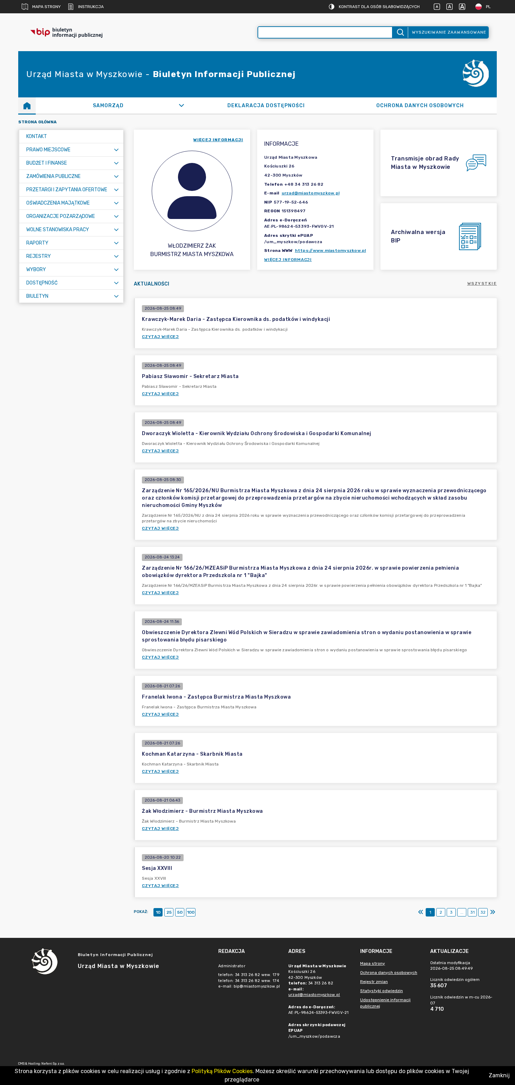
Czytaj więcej (160, 336)
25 (169, 912)
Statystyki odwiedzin (381, 990)
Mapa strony (46, 6)
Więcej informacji (288, 259)
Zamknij (499, 1075)
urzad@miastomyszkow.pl (311, 193)
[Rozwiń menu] (116, 149)
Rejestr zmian (374, 981)
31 (472, 912)
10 (158, 912)
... (462, 912)
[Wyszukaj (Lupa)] (400, 32)
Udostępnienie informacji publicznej (385, 1003)
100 (190, 912)
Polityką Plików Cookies (222, 1071)
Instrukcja (91, 6)
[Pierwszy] (421, 912)
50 (180, 912)
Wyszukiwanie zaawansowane (449, 32)
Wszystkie (482, 283)
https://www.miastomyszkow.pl (330, 250)
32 (483, 912)
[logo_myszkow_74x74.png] (476, 74)
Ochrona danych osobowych (388, 972)
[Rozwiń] (182, 105)
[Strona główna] (27, 105)
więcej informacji (218, 139)
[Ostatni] (492, 912)
